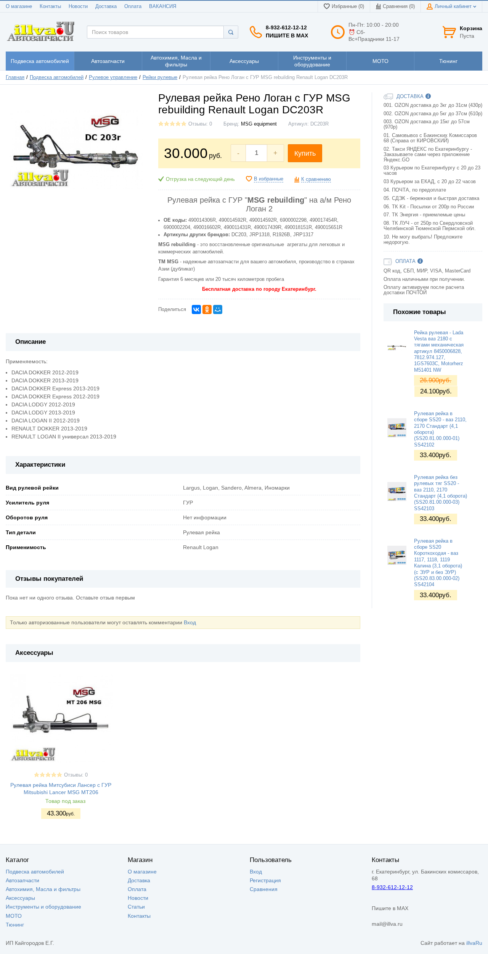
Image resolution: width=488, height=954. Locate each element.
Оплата (132, 6)
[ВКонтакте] (196, 309)
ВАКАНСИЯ (162, 6)
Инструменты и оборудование (43, 907)
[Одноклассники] (207, 309)
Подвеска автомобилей (56, 77)
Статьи (136, 907)
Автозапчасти (22, 880)
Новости (78, 6)
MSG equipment (259, 124)
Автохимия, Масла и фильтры (43, 889)
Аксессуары (20, 898)
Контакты (50, 6)
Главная (15, 77)
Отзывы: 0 (200, 124)
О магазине (19, 6)
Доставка (106, 6)
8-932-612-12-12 (286, 27)
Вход (190, 622)
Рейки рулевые (160, 77)
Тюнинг (15, 925)
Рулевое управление (113, 77)
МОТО (14, 916)
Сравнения (264, 889)
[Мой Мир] (217, 309)
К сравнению (316, 179)
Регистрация (265, 880)
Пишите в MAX (287, 35)
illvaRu (474, 943)
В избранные (268, 179)
